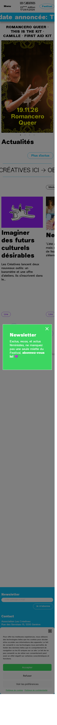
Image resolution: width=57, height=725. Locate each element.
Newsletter (23, 335)
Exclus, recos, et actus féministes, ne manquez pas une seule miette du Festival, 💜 (27, 349)
